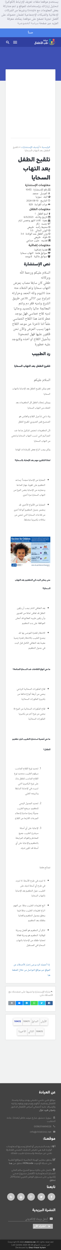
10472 (17, 1021)
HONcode (28, 1163)
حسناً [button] (30, 32)
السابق (35, 1021)
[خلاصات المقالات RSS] (11, 1197)
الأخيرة (22, 1031)
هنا (10, 1163)
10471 (26, 1021)
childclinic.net (30, 1242)
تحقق (52, 1180)
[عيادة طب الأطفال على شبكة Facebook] (51, 1197)
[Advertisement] (30, 106)
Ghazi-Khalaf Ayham (37, 1247)
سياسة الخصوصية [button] (27, 23)
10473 (39, 1031)
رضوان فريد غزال (47, 1110)
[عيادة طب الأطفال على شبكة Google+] (31, 1197)
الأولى (43, 1021)
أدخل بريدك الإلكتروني (36, 1219)
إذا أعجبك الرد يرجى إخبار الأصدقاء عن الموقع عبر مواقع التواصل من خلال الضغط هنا (31, 970)
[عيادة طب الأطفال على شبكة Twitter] (41, 1197)
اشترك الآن (40, 1226)
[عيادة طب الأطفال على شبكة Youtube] (21, 1197)
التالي (31, 1031)
